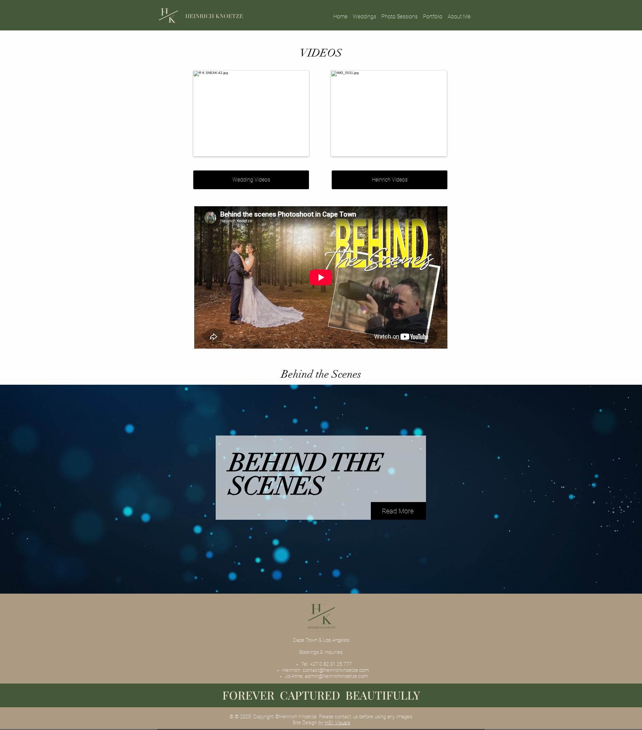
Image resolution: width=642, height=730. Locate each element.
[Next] (598, 489)
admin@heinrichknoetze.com (336, 676)
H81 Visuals (337, 723)
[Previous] (43, 489)
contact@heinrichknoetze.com (336, 670)
